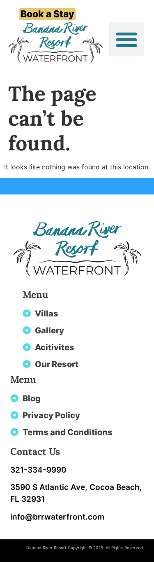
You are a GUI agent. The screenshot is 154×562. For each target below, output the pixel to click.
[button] (126, 39)
